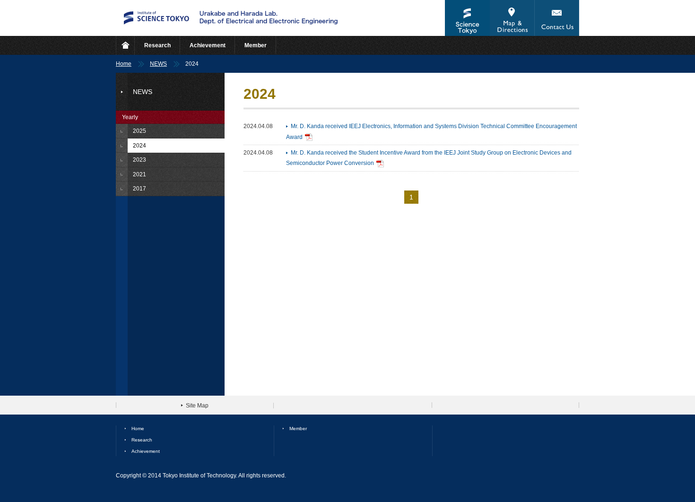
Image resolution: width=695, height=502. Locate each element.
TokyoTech (467, 18)
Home (123, 64)
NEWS (158, 64)
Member (255, 45)
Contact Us (556, 18)
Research (157, 45)
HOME (125, 45)
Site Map (197, 405)
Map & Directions (512, 18)
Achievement (208, 45)
